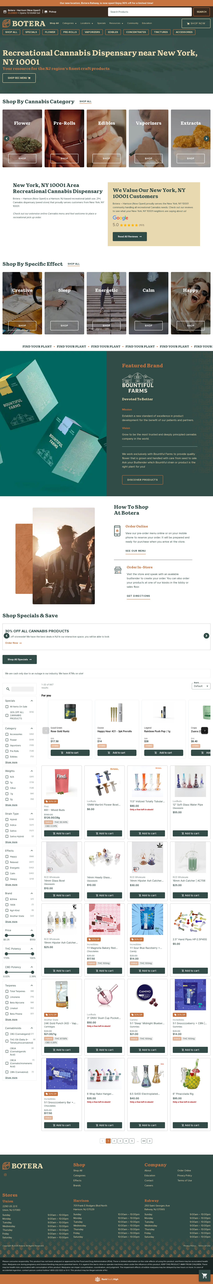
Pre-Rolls (64, 123)
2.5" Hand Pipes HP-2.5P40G (190, 939)
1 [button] (108, 1140)
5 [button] (132, 1140)
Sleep (64, 290)
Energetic (106, 290)
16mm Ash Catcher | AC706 (189, 880)
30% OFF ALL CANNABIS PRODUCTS (37, 631)
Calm (149, 290)
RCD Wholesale (52, 877)
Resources (114, 23)
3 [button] (120, 1140)
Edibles (106, 123)
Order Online (184, 1170)
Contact (149, 1180)
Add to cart (63, 833)
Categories (68, 23)
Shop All (54, 23)
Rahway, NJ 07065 (155, 1209)
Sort (196, 683)
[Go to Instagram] (5, 1175)
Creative (22, 290)
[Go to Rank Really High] (106, 1279)
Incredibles (92, 944)
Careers (149, 1185)
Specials (101, 23)
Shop (22, 158)
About (148, 1170)
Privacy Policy (184, 1175)
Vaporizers (148, 123)
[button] (30, 11)
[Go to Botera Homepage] (23, 23)
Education (147, 23)
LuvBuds (91, 801)
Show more (11, 762)
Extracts (191, 123)
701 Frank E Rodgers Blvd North (90, 1205)
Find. (46, 806)
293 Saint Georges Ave (157, 1205)
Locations (85, 23)
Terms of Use (184, 1180)
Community (132, 23)
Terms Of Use (204, 1246)
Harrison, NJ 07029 (83, 1209)
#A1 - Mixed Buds (54, 809)
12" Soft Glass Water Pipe (188, 804)
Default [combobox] (198, 686)
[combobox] (150, 11)
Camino (134, 1019)
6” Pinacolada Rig (183, 1093)
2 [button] (114, 1140)
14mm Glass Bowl (54, 880)
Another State (51, 1019)
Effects (77, 1180)
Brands (77, 1185)
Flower (22, 123)
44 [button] (143, 1140)
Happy (190, 290)
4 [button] (126, 1140)
